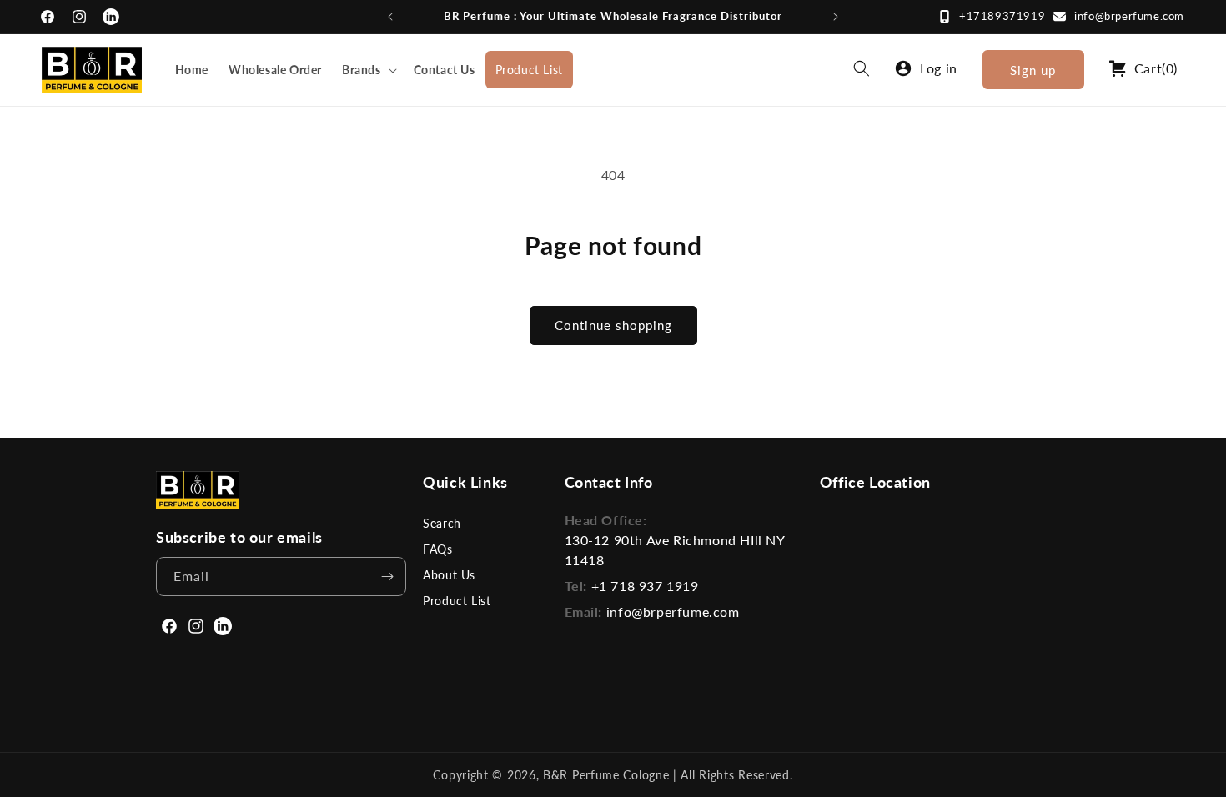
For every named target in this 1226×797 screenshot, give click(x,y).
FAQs (437, 549)
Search (442, 523)
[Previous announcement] (390, 17)
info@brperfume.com (1129, 16)
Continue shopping (613, 325)
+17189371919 (1002, 16)
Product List (456, 601)
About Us (449, 575)
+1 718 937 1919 (645, 586)
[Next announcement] (835, 17)
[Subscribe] (387, 576)
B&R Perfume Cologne (608, 775)
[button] (368, 69)
